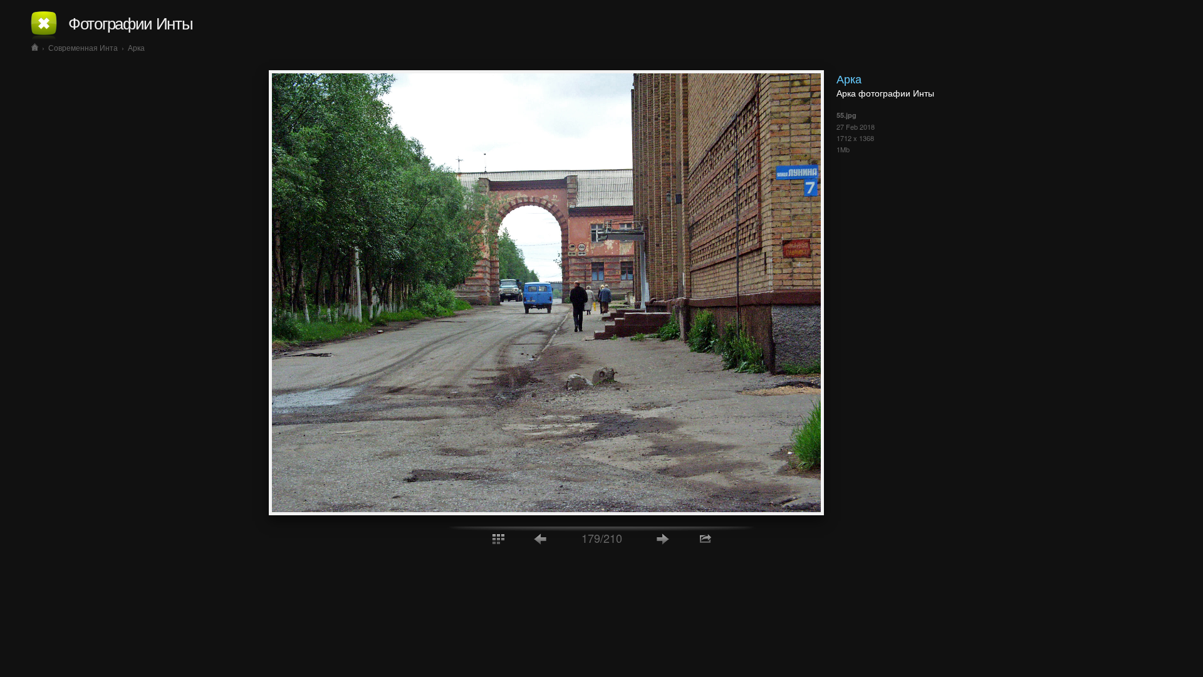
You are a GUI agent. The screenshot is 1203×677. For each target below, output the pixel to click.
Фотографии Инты (130, 22)
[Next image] (662, 538)
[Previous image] (540, 538)
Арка (136, 47)
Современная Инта (83, 47)
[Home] (34, 47)
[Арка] (546, 511)
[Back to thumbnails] (498, 538)
